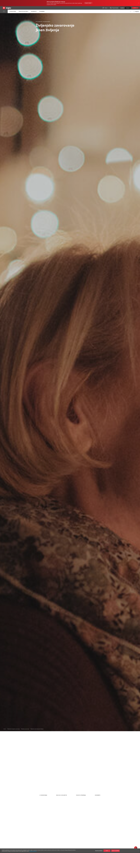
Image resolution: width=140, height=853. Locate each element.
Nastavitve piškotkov (99, 850)
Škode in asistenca (23, 11)
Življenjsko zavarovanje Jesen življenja (37, 728)
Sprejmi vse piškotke (115, 850)
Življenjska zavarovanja (25, 728)
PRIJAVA (137, 11)
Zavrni (107, 850)
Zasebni (122, 7)
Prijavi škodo (88, 3)
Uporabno (42, 11)
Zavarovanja (12, 11)
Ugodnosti (34, 11)
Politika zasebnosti (33, 851)
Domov (5, 728)
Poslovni (128, 7)
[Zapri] (138, 850)
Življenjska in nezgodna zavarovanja (13, 728)
